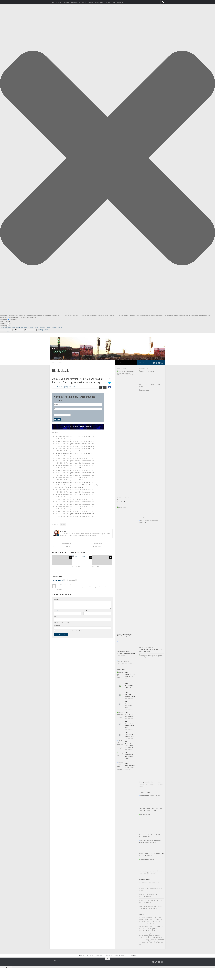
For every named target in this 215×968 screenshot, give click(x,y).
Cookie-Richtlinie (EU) (120, 956)
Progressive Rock (156, 937)
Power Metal (156, 935)
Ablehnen (10, 330)
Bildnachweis (132, 956)
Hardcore (145, 924)
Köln (162, 926)
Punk (162, 937)
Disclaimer (90, 956)
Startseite (81, 956)
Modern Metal (154, 933)
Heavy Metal (157, 924)
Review (161, 939)
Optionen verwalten (5, 328)
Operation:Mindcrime (78, 567)
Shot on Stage (99, 2)
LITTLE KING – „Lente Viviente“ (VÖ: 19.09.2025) (129, 745)
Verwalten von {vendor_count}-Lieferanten (33, 328)
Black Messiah (63, 524)
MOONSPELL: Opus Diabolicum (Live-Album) (130, 676)
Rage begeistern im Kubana (146, 517)
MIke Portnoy (147, 933)
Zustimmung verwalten (6, 967)
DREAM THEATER (154, 921)
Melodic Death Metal (147, 928)
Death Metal (148, 919)
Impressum (20, 332)
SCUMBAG (56, 375)
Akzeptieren (3, 330)
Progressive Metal (145, 937)
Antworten (59, 589)
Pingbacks (72, 580)
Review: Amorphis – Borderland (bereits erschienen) (130, 767)
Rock (140, 942)
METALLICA (141, 933)
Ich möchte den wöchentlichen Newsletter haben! (68, 631)
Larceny (54, 567)
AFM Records (144, 917)
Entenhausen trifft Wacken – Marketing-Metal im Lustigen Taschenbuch (151, 855)
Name (56, 611)
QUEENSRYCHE (141, 939)
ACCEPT (140, 917)
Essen (160, 921)
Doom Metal (147, 921)
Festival (140, 924)
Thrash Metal (153, 942)
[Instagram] (162, 363)
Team (113, 2)
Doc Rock (142, 883)
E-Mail (56, 413)
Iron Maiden (158, 926)
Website (56, 617)
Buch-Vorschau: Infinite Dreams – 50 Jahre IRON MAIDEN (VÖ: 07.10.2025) (150, 872)
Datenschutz (13, 332)
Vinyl (140, 944)
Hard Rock (150, 924)
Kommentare (59, 580)
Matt (141, 894)
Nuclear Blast (147, 935)
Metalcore (157, 931)
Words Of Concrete (97, 567)
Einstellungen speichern (30, 330)
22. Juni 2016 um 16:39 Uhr (67, 585)
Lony (141, 888)
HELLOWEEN (146, 926)
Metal (156, 928)
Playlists (107, 2)
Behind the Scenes (87, 2)
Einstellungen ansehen (19, 330)
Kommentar (57, 599)
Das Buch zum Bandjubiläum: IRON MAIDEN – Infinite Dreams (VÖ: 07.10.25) (151, 810)
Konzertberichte (75, 2)
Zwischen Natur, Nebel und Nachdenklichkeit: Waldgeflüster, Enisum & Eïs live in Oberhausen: (150, 649)
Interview (152, 926)
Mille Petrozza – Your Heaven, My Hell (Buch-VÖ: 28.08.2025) (149, 836)
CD (143, 919)
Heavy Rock (141, 926)
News (52, 2)
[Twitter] (157, 363)
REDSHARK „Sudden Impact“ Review (129, 705)
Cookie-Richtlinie (5, 332)
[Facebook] (154, 363)
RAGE (146, 939)
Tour (158, 942)
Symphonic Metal (145, 942)
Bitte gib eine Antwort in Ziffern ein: (63, 623)
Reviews (58, 2)
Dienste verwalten (16, 328)
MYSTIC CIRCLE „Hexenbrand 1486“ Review (130, 725)
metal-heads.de (146, 930)
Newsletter (120, 2)
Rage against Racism (152, 940)
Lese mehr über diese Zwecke (53, 328)
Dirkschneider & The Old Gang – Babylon (129, 756)
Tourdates (66, 2)
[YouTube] (159, 363)
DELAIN (154, 919)
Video (162, 942)
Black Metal (157, 917)
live (139, 928)
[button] (107, 158)
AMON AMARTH (150, 917)
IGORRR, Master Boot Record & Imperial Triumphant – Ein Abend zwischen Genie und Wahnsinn (151, 784)
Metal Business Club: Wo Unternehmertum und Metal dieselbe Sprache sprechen (124, 500)
